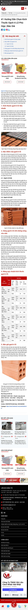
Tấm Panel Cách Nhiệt (5, 521)
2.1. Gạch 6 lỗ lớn (9, 44)
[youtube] (4, 512)
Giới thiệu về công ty (5, 542)
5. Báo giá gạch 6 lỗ (8, 53)
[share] (2, 29)
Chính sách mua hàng (5, 556)
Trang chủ (4, 13)
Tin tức (2, 438)
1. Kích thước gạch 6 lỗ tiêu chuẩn (12, 39)
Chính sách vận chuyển (5, 553)
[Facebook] (2, 512)
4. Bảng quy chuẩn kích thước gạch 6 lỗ (13, 50)
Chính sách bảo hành (5, 550)
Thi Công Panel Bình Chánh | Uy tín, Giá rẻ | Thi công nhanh (7, 433)
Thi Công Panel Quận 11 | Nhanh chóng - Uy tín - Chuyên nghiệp (20, 433)
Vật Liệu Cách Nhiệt (5, 527)
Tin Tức (10, 13)
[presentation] (2, 69)
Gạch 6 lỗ (3, 91)
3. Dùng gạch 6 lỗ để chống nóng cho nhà (14, 48)
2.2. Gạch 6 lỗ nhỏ (9, 46)
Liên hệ (2, 535)
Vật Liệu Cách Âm (4, 529)
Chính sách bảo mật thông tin (7, 548)
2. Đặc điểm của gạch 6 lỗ (10, 41)
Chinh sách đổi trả (4, 545)
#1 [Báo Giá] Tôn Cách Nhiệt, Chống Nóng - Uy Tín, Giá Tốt (13, 524)
